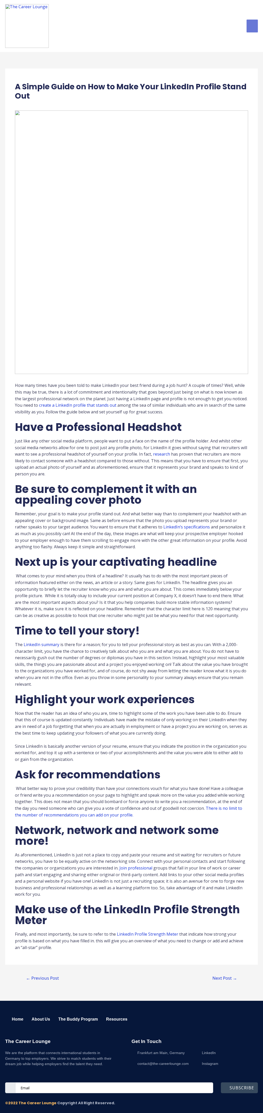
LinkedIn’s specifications (186, 527)
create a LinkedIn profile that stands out (77, 405)
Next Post (224, 978)
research (161, 454)
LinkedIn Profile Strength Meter (147, 934)
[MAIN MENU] (252, 26)
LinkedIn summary (41, 644)
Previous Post (42, 978)
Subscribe (242, 1088)
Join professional (135, 868)
